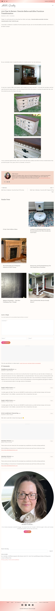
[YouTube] (29, 605)
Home (8, 602)
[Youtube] (9, 182)
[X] (4, 1)
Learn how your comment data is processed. (30, 363)
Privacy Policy (33, 602)
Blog (12, 602)
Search (51, 551)
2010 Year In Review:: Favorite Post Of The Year (12, 189)
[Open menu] (53, 5)
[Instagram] (7, 1)
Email (30, 338)
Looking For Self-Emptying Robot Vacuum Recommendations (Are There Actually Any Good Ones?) (40, 231)
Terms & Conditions (43, 602)
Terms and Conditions (14, 559)
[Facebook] (2, 1)
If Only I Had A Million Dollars (10, 229)
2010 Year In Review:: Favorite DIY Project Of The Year (42, 189)
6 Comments (12, 15)
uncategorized (4, 9)
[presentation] (13, 214)
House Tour (25, 602)
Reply (52, 369)
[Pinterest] (7, 182)
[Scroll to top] (52, 607)
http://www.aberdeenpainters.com (9, 450)
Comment (4, 320)
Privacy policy (4, 559)
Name (3, 338)
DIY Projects (18, 602)
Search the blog (5, 548)
